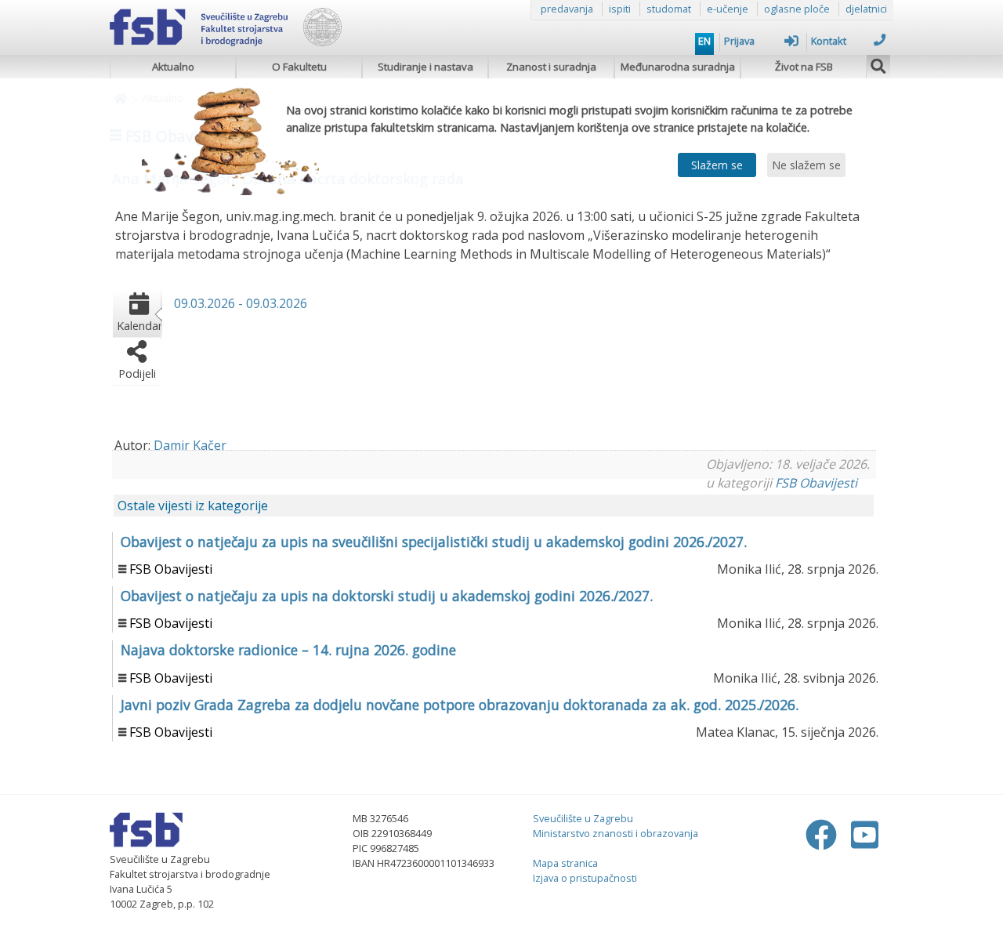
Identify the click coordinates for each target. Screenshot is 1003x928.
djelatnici (866, 9)
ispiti (620, 9)
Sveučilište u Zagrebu (583, 818)
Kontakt (828, 41)
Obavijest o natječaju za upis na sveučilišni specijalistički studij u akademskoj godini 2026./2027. (434, 541)
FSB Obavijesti (816, 482)
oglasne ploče (797, 9)
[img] (878, 64)
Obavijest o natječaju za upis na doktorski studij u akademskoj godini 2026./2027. (387, 595)
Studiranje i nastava (425, 67)
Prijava (739, 41)
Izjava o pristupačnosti (585, 878)
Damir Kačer (190, 445)
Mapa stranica (565, 863)
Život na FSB (804, 67)
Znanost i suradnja (551, 67)
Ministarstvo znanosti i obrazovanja (615, 833)
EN (704, 41)
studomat (668, 9)
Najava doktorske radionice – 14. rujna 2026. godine (288, 649)
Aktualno (173, 67)
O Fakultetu (299, 67)
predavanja (567, 9)
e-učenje (727, 9)
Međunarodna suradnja (678, 67)
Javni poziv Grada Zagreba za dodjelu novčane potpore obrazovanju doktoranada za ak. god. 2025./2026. (459, 704)
